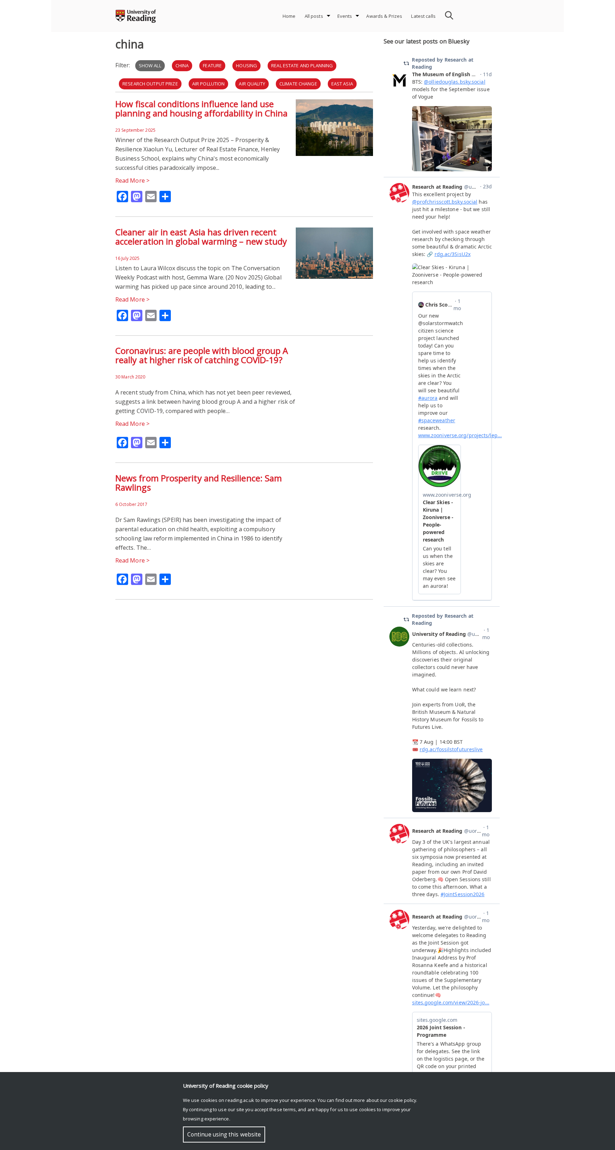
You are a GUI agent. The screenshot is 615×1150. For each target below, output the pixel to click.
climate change (298, 83)
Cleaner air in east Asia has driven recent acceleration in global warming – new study (201, 236)
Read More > (132, 180)
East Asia (342, 83)
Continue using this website (224, 1134)
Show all (150, 65)
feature (212, 65)
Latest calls (423, 16)
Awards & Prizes (384, 16)
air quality (252, 83)
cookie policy (402, 1100)
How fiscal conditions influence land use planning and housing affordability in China (201, 108)
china (182, 65)
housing (246, 65)
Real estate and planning (302, 65)
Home (289, 16)
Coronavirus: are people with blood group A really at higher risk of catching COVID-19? (201, 355)
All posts (314, 16)
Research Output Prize (150, 83)
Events (344, 16)
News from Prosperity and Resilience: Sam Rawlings (198, 482)
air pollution (208, 83)
